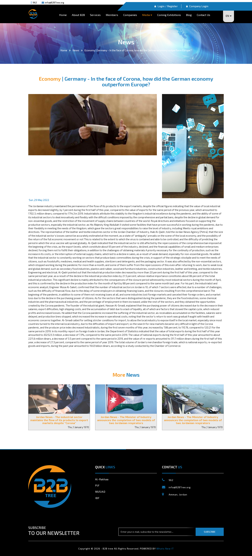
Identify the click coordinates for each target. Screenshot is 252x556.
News (76, 50)
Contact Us (203, 14)
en (228, 15)
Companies (130, 14)
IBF (97, 498)
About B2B (78, 14)
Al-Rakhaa (102, 479)
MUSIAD (100, 491)
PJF (97, 485)
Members (112, 14)
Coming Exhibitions (169, 14)
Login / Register (167, 6)
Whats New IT (165, 548)
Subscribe (209, 531)
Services (95, 14)
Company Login (198, 6)
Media (146, 14)
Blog (189, 14)
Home (63, 14)
